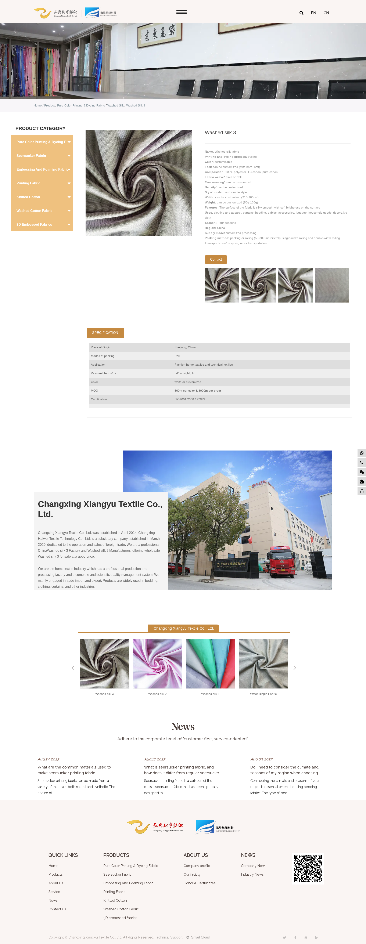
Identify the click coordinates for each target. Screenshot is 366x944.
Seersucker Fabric (31, 156)
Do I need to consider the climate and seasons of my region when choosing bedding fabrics (284, 773)
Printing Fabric (28, 183)
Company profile (197, 866)
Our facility (192, 874)
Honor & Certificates (200, 883)
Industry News (252, 874)
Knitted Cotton (28, 197)
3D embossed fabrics (34, 224)
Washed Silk (115, 105)
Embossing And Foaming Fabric (42, 169)
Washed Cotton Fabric (34, 211)
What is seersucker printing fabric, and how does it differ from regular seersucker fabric (182, 773)
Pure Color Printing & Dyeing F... (42, 142)
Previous (73, 668)
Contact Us (57, 909)
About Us (56, 883)
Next (295, 668)
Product (49, 105)
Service (54, 892)
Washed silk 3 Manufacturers (109, 550)
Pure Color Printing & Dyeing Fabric (81, 105)
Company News (253, 866)
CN (326, 13)
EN (313, 13)
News (53, 900)
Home (38, 105)
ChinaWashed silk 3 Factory (59, 550)
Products (56, 874)
